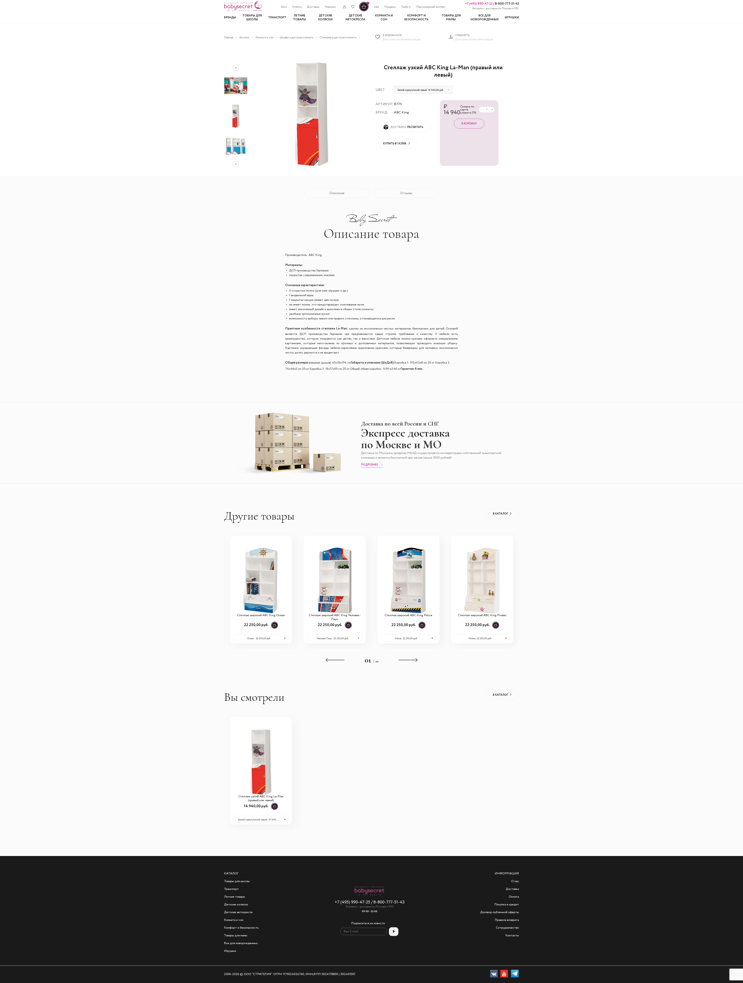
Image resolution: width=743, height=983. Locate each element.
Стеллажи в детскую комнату (338, 37)
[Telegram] (515, 974)
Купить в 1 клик (395, 144)
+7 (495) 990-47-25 (479, 4)
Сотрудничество (507, 927)
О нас (515, 881)
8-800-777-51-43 (506, 4)
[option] (235, 115)
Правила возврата (507, 920)
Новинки (330, 7)
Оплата (297, 7)
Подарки (390, 7)
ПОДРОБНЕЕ (369, 465)
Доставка (313, 7)
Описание (336, 193)
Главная (228, 37)
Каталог (244, 37)
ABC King (401, 112)
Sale (376, 7)
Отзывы (406, 193)
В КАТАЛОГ (500, 514)
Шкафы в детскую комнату (297, 37)
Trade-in (406, 7)
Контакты (512, 935)
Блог (284, 7)
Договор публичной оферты (499, 912)
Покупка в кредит (506, 904)
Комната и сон (264, 37)
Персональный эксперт (431, 7)
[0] (364, 10)
